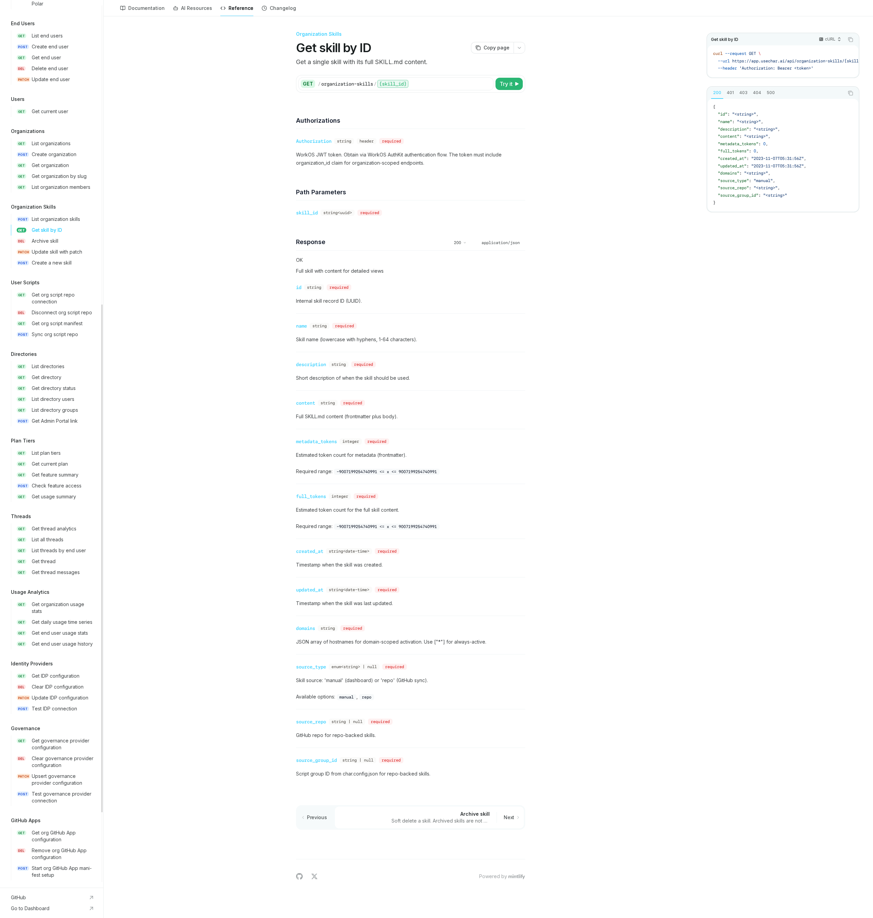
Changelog (283, 8)
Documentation (146, 8)
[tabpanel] (783, 155)
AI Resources (196, 8)
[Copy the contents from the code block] (850, 39)
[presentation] (51, 444)
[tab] (717, 93)
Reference (240, 8)
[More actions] (519, 48)
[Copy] (487, 83)
